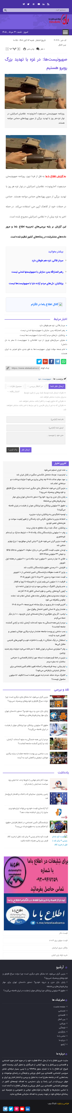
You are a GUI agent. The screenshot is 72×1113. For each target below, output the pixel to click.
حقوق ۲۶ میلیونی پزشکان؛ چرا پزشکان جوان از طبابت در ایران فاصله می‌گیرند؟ (34, 990)
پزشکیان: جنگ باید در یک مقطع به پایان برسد (45, 528)
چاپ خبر (30, 49)
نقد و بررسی (61, 690)
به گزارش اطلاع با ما (55, 176)
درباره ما (62, 1040)
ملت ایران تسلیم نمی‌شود (54, 470)
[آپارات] (33, 4)
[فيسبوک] (51, 361)
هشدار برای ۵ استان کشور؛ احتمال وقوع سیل (46, 609)
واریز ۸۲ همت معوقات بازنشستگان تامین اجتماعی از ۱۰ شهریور (39, 572)
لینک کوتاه (45, 368)
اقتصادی (61, 1015)
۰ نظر (43, 49)
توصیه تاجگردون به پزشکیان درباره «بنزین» (47, 514)
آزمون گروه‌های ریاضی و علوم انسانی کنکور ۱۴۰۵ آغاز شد (41, 591)
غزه (39, 379)
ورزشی (62, 1023)
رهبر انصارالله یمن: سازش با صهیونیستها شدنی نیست (37, 272)
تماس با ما (61, 1036)
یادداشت (63, 773)
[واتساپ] (63, 361)
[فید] (48, 4)
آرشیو (60, 967)
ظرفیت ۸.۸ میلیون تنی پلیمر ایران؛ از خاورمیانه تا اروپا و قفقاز (39, 581)
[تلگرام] (23, 4)
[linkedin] (43, 4)
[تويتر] (28, 4)
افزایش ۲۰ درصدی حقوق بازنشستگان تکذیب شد (44, 567)
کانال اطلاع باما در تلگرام (44, 304)
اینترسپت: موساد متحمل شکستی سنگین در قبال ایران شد (40, 475)
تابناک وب (52, 1103)
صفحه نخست (59, 1006)
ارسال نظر (26, 450)
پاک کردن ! (12, 450)
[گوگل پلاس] (45, 361)
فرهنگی (62, 1027)
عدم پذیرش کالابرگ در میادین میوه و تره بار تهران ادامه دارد (40, 586)
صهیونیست (46, 379)
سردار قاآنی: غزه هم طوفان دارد (47, 261)
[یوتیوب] (38, 4)
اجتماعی (61, 1011)
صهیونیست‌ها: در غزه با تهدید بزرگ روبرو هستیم (36, 63)
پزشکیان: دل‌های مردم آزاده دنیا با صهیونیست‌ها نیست (36, 284)
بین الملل (62, 45)
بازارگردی (61, 1032)
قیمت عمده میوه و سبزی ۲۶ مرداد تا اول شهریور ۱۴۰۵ (42, 577)
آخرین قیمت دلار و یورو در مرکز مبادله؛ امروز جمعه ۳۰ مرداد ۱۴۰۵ (38, 604)
